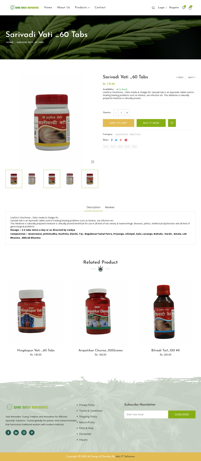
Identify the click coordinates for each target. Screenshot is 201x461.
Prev (181, 77)
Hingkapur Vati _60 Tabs (35, 350)
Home (10, 42)
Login (161, 7)
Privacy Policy (87, 405)
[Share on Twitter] (116, 140)
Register (174, 7)
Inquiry (83, 439)
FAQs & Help (86, 428)
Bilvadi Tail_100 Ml (165, 350)
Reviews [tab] (109, 207)
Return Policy (87, 422)
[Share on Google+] (121, 140)
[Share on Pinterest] (126, 140)
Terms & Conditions (91, 410)
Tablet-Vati (135, 134)
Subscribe (182, 414)
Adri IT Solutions (125, 456)
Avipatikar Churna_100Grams (101, 350)
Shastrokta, (121, 134)
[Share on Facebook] (111, 140)
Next (191, 77)
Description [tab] (93, 207)
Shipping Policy (88, 416)
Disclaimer (85, 434)
